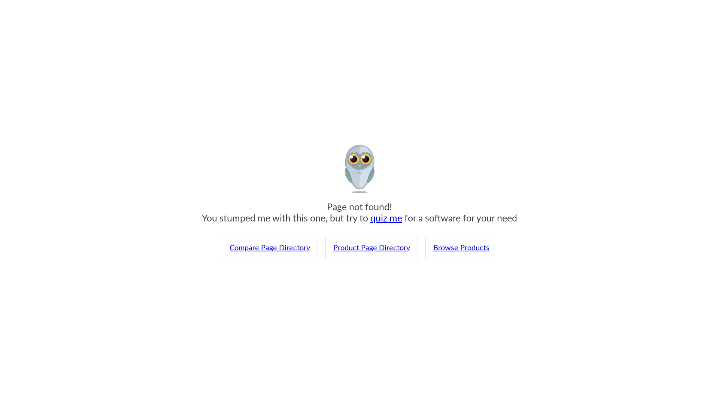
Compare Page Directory (270, 248)
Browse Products (461, 248)
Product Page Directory (371, 248)
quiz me (386, 218)
